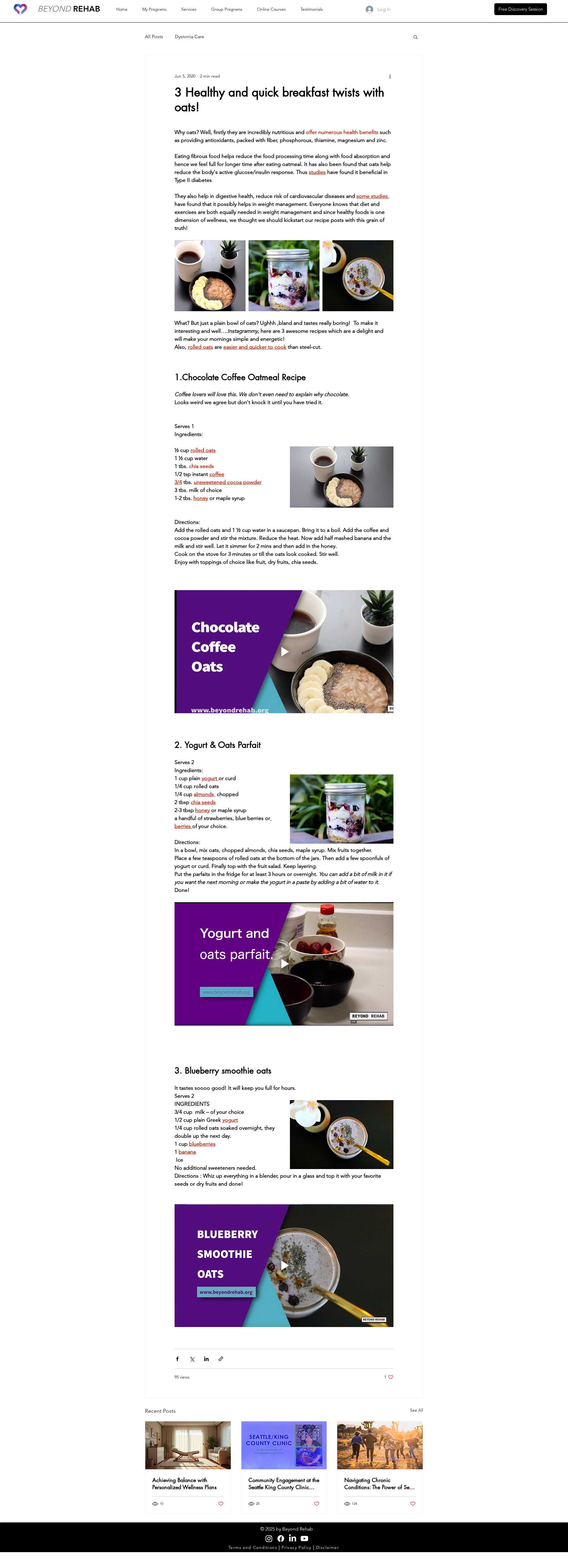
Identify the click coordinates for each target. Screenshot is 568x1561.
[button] (415, 36)
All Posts (154, 36)
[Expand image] (210, 275)
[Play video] (284, 651)
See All (416, 1410)
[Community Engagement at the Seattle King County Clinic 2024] (284, 1445)
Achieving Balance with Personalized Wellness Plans (184, 1483)
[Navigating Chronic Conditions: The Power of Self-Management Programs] (380, 1445)
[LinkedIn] (292, 1538)
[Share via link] (221, 1359)
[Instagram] (268, 1538)
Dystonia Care (189, 36)
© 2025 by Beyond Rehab (286, 1529)
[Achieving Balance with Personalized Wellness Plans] (188, 1445)
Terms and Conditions (253, 1547)
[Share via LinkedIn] (206, 1359)
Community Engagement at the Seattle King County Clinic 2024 (283, 1483)
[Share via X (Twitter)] (192, 1359)
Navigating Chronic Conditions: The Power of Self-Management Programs (378, 1483)
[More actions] (389, 76)
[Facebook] (280, 1538)
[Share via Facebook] (177, 1359)
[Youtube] (304, 1538)
